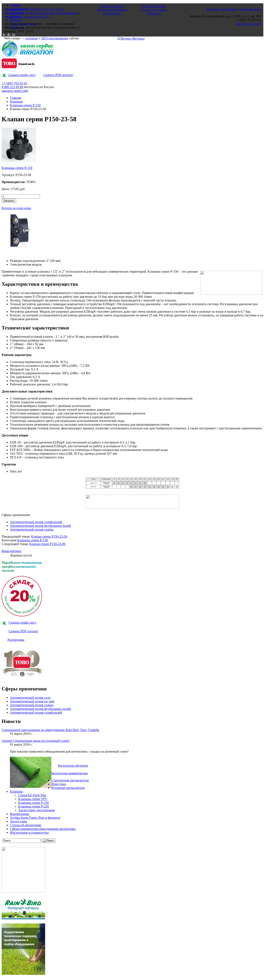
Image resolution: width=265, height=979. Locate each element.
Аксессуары (18, 821)
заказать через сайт (15, 90)
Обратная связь (250, 9)
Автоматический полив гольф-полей (36, 522)
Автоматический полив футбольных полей (40, 525)
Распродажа (15, 639)
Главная (15, 98)
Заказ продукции (112, 6)
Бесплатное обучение (73, 765)
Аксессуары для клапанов (36, 810)
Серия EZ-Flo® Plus (32, 795)
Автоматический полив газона (31, 529)
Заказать (8, 200)
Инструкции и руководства (29, 832)
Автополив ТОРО (36, 16)
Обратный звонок (153, 6)
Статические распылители (70, 780)
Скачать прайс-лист (22, 75)
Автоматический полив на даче (32, 701)
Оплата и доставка (154, 9)
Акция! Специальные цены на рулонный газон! (35, 740)
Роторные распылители (68, 788)
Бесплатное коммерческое (69, 773)
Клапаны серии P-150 (25, 105)
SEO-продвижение (54, 38)
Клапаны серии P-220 (33, 806)
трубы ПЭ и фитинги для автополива (51, 13)
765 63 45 (14, 83)
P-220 (59, 9)
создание (31, 38)
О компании (112, 13)
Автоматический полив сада (30, 697)
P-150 (49, 9)
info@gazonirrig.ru (248, 24)
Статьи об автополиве (25, 825)
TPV (21, 9)
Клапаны (16, 101)
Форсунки (58, 784)
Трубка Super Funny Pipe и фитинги (35, 817)
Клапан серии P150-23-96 (47, 544)
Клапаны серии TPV (32, 799)
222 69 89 (12, 87)
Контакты (154, 13)
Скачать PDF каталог (23, 631)
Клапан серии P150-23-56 (49, 536)
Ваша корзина (11, 551)
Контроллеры (19, 814)
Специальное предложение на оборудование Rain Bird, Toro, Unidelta (50, 730)
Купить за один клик (16, 208)
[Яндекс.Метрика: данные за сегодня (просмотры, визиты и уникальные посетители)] (131, 38)
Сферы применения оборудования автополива (43, 829)
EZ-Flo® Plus (34, 9)
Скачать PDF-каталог (58, 75)
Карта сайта (228, 9)
